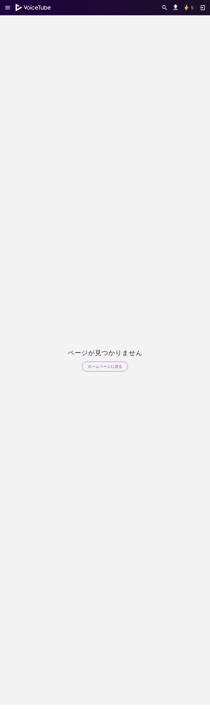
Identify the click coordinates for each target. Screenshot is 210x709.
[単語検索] (164, 7)
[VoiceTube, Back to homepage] (33, 7)
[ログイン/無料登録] (202, 7)
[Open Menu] (7, 7)
